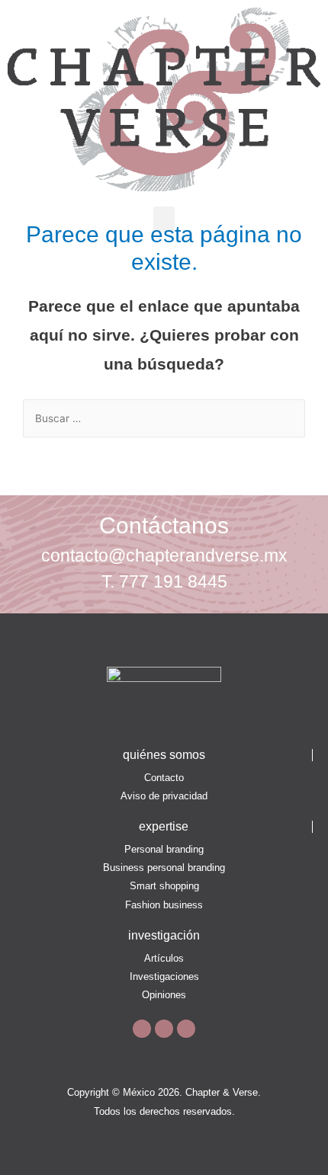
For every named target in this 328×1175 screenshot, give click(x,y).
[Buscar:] (164, 418)
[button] (164, 219)
